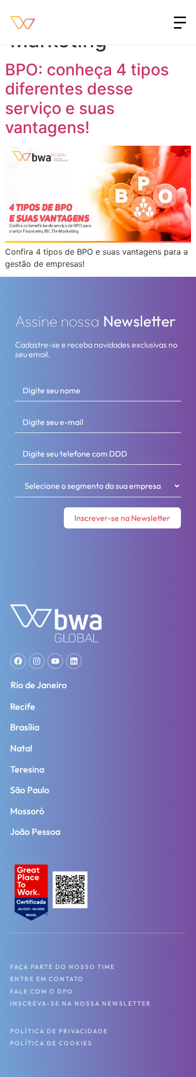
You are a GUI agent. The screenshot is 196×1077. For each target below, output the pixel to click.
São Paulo (29, 790)
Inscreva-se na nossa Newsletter (80, 1003)
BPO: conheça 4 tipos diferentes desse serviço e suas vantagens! (87, 98)
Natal (21, 748)
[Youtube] (55, 661)
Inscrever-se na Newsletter (122, 518)
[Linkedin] (74, 661)
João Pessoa (35, 831)
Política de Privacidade (59, 1031)
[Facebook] (18, 661)
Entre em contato (47, 979)
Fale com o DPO (41, 991)
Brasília (24, 727)
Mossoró (27, 811)
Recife (22, 706)
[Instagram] (37, 661)
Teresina (27, 769)
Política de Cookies (51, 1043)
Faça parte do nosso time (62, 967)
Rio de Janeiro (39, 685)
